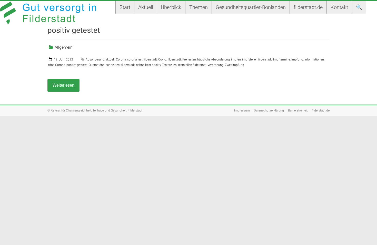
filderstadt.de (308, 7)
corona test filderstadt (142, 59)
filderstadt (174, 59)
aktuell (110, 59)
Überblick (171, 7)
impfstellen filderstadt (257, 59)
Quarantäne (96, 65)
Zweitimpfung (234, 65)
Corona (121, 59)
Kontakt (339, 7)
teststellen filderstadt (192, 65)
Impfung (297, 59)
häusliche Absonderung (213, 59)
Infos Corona (56, 65)
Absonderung (95, 59)
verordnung (216, 65)
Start (125, 7)
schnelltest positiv (148, 65)
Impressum (242, 110)
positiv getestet (76, 65)
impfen (236, 59)
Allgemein (64, 47)
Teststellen (169, 65)
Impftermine (281, 59)
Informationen (314, 59)
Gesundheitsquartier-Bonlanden (251, 7)
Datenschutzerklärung (269, 110)
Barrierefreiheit (298, 110)
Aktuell (145, 7)
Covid (162, 59)
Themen (198, 7)
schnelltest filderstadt (120, 65)
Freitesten (189, 59)
